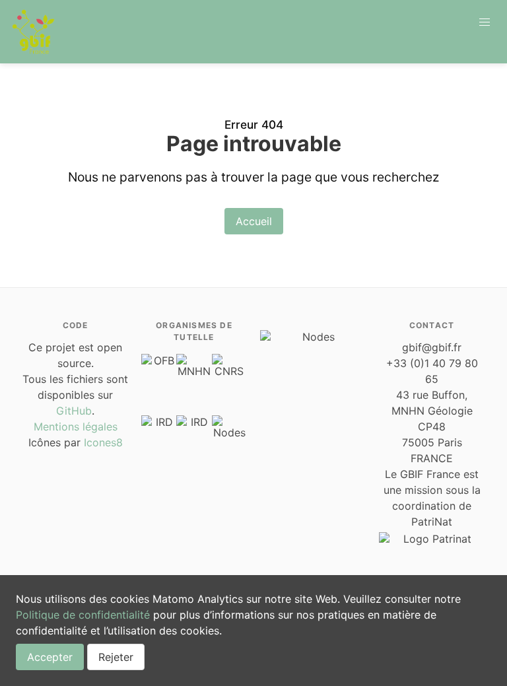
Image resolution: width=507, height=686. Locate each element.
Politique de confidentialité (83, 614)
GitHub (74, 410)
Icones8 (103, 442)
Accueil (254, 221)
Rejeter (115, 657)
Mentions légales (76, 426)
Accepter (50, 657)
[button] (484, 22)
